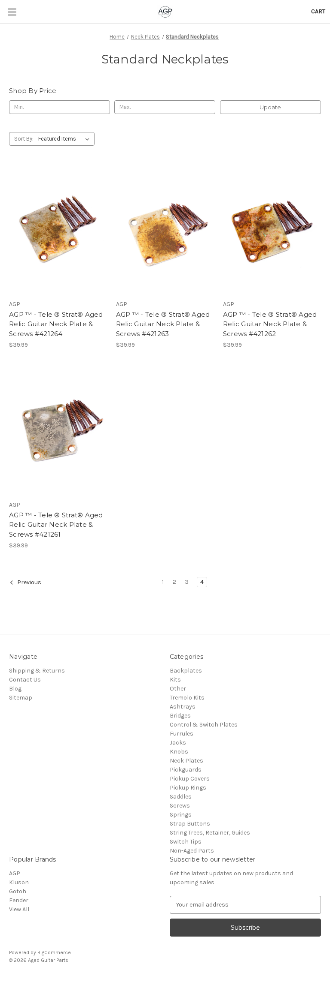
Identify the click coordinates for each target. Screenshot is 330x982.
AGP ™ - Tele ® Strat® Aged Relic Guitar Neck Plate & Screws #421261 (56, 524)
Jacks (178, 742)
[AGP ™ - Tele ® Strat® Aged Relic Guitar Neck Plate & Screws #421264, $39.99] (58, 231)
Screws (180, 805)
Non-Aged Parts (192, 850)
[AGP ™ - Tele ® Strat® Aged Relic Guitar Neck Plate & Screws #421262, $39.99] (272, 231)
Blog (15, 688)
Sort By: (24, 138)
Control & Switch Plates (204, 724)
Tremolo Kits (187, 697)
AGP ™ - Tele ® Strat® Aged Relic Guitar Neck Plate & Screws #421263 (163, 324)
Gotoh (17, 891)
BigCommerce (54, 952)
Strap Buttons (190, 823)
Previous (28, 582)
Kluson (19, 882)
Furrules (181, 733)
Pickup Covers (190, 778)
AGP (14, 873)
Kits (175, 679)
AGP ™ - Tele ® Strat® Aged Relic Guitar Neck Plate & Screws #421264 (56, 324)
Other (178, 688)
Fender (18, 900)
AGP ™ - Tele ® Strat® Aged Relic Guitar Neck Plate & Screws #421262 (270, 324)
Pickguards (186, 769)
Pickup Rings (188, 787)
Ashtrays (183, 706)
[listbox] (65, 138)
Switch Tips (186, 841)
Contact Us (25, 679)
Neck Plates (186, 760)
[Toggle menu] (12, 12)
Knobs (179, 751)
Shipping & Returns (37, 670)
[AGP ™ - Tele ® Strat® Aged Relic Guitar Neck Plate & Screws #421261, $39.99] (58, 431)
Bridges (180, 715)
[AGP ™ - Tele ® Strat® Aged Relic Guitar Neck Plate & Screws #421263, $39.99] (165, 231)
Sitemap (20, 697)
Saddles (181, 796)
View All (19, 909)
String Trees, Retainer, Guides (210, 832)
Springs (181, 814)
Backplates (186, 670)
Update (270, 107)
